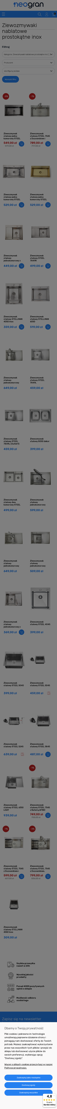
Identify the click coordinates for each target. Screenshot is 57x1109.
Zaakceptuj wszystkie (28, 1093)
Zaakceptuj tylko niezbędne (28, 1078)
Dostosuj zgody (28, 1085)
